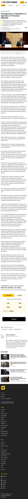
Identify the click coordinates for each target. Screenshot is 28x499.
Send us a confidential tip (6, 398)
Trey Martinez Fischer (12, 195)
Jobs (2, 448)
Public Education (4, 431)
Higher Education (5, 11)
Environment (3, 421)
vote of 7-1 (10, 94)
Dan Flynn (9, 106)
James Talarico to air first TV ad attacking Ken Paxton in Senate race (18, 363)
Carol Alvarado (11, 127)
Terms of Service (4, 457)
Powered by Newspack (5, 495)
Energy (2, 419)
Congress (3, 409)
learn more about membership (18, 289)
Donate (22, 2)
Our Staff (3, 444)
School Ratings (10, 5)
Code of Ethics (4, 455)
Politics (2, 429)
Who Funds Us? (4, 450)
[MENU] (26, 2)
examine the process (6, 237)
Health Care (3, 423)
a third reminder (16, 139)
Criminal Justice (4, 413)
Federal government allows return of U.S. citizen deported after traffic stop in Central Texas (18, 356)
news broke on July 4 (6, 125)
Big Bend (17, 5)
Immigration (3, 427)
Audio (2, 465)
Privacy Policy (3, 459)
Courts (2, 411)
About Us (3, 442)
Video (2, 467)
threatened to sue (10, 229)
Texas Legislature (17, 329)
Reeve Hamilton (5, 27)
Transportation (4, 435)
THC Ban (23, 5)
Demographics (4, 415)
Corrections (3, 461)
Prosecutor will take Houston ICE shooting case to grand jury (18, 370)
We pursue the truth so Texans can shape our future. (7, 402)
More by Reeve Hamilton (11, 347)
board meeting (12, 163)
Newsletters (3, 463)
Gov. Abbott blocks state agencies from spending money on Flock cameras (18, 378)
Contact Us (3, 394)
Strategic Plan (3, 451)
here (5, 280)
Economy (3, 417)
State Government (4, 433)
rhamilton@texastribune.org (12, 336)
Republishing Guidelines (6, 454)
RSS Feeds (3, 469)
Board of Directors (5, 446)
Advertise (3, 396)
